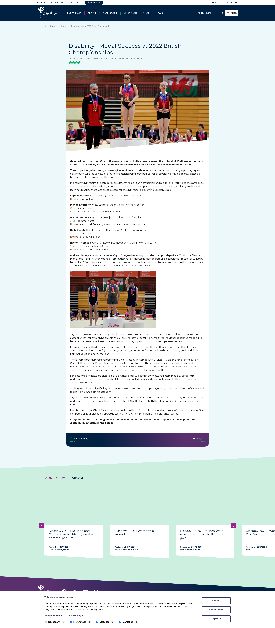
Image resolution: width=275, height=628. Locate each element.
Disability (53, 26)
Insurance (75, 3)
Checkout (231, 3)
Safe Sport (110, 13)
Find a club (204, 13)
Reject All (216, 619)
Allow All (216, 600)
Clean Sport (58, 3)
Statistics (104, 622)
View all (78, 478)
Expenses (42, 3)
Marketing (128, 622)
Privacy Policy (53, 615)
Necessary (54, 622)
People (92, 13)
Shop (146, 13)
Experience (74, 13)
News (159, 13)
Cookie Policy (74, 615)
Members (95, 3)
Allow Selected (216, 609)
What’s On (130, 13)
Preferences (79, 622)
